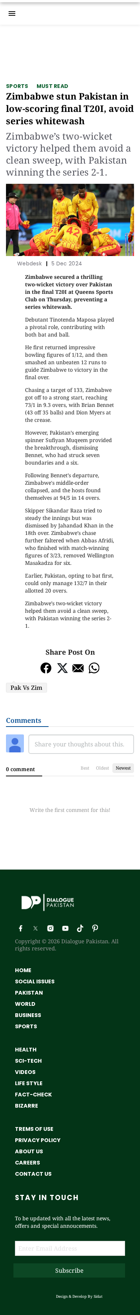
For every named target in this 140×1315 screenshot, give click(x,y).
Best (85, 768)
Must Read (53, 86)
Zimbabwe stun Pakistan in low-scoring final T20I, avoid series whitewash (70, 108)
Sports (17, 86)
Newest (123, 768)
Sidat (98, 1296)
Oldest (102, 768)
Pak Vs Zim (26, 688)
